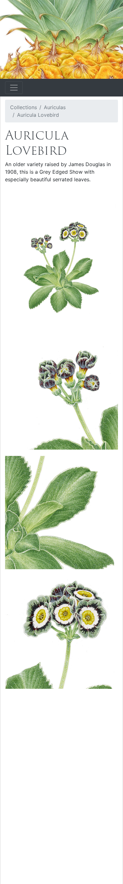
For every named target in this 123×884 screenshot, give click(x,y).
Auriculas (55, 107)
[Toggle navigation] (14, 87)
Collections (23, 107)
